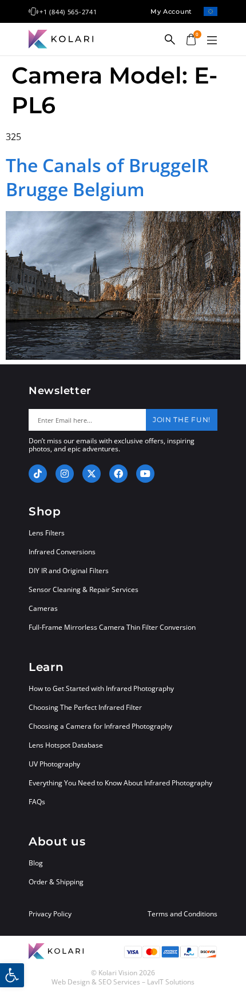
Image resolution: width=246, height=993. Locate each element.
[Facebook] (118, 473)
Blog (36, 863)
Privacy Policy (50, 914)
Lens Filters (47, 533)
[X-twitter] (91, 473)
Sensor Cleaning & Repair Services (83, 589)
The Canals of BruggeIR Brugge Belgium (107, 177)
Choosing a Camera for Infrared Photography (100, 726)
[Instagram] (64, 473)
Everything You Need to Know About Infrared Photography (120, 783)
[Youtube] (145, 473)
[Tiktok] (38, 473)
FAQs (37, 802)
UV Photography (54, 764)
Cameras (43, 608)
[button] (211, 40)
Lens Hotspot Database (66, 745)
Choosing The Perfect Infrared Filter (85, 707)
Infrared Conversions (62, 552)
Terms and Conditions (182, 914)
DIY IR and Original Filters (69, 570)
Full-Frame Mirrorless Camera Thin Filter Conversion (112, 627)
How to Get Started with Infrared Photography (101, 688)
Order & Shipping (56, 882)
